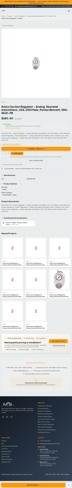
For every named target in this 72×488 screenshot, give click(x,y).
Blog (2, 443)
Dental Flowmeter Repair (45, 416)
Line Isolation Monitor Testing (46, 419)
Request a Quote (6, 451)
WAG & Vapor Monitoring (45, 427)
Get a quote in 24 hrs (58, 341)
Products (9, 16)
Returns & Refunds (6, 459)
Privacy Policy (5, 454)
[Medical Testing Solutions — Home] (3, 11)
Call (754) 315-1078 (59, 345)
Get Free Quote (32, 485)
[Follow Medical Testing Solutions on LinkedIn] (7, 416)
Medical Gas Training (44, 422)
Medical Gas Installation (44, 411)
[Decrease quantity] (2, 153)
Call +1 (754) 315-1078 (36, 160)
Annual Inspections (43, 408)
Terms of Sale (5, 456)
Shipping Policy (5, 462)
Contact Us (4, 448)
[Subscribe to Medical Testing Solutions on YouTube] (11, 416)
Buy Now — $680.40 (36, 149)
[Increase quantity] (8, 153)
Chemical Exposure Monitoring (46, 429)
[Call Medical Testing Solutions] (68, 485)
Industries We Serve (43, 432)
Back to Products (8, 25)
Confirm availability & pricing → (13, 128)
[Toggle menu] (69, 11)
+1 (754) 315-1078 (45, 441)
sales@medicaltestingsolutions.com (50, 443)
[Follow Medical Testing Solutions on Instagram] (3, 416)
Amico (3, 102)
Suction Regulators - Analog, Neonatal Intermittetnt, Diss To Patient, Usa (35, 16)
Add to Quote (18, 153)
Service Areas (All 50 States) (9, 446)
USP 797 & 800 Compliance (46, 424)
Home (3, 16)
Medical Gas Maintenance (45, 414)
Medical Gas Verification (45, 406)
